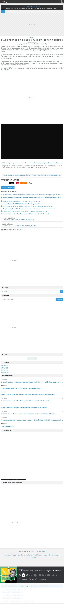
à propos (43, 579)
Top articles (51, 554)
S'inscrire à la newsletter (8, 187)
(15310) (4, 367)
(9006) (5, 372)
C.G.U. (14, 555)
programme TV (11, 479)
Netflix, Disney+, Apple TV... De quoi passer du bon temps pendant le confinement (28, 394)
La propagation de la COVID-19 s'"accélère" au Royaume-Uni (20, 388)
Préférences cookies (31, 557)
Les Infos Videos (32, 6)
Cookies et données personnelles (51, 555)
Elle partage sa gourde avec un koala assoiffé (47, 163)
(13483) (4, 370)
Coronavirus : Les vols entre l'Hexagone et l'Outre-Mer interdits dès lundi (25, 401)
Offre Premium (38, 555)
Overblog (42, 551)
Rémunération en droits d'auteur (25, 555)
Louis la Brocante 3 (7, 426)
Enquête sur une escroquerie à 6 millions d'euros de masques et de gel (24, 407)
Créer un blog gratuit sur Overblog (38, 554)
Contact (57, 554)
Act (31, 37)
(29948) (4, 365)
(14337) (4, 369)
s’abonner (24, 579)
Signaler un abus (8, 555)
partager (34, 579)
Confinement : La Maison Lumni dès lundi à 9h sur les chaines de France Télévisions (28, 414)
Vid (33, 37)
